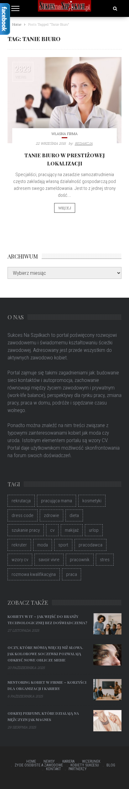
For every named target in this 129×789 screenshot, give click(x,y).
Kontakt (53, 769)
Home (31, 761)
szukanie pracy (26, 530)
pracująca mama (56, 501)
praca (71, 574)
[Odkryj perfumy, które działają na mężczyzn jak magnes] (107, 720)
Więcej (64, 208)
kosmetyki (91, 501)
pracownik (80, 559)
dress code (23, 515)
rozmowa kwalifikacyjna (34, 574)
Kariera (68, 761)
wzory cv (20, 559)
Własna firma (64, 133)
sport (63, 545)
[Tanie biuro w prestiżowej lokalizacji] (64, 100)
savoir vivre (49, 559)
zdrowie (51, 515)
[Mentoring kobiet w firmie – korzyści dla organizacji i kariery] (107, 689)
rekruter (19, 545)
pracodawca (90, 545)
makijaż (72, 530)
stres (105, 559)
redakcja (84, 143)
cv (52, 530)
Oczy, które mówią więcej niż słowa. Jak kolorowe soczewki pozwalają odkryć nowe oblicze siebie (45, 653)
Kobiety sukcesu (84, 765)
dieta (74, 515)
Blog (110, 765)
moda (42, 545)
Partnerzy (78, 769)
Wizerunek (91, 761)
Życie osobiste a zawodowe (39, 765)
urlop (94, 530)
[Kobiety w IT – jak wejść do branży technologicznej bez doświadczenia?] (107, 624)
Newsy (49, 761)
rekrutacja (21, 501)
